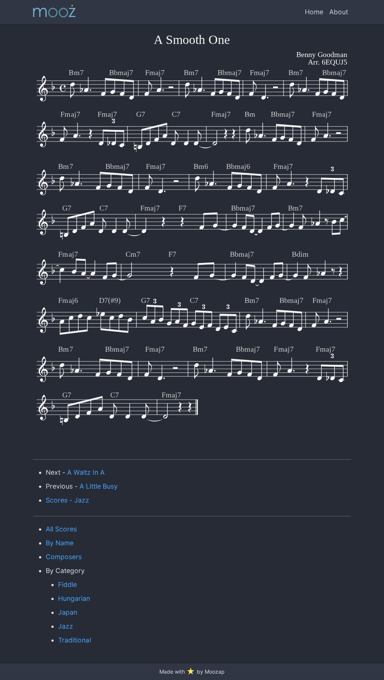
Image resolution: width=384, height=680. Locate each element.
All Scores (61, 529)
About (338, 12)
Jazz (65, 626)
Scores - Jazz (67, 500)
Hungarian (74, 598)
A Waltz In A (86, 472)
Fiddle (67, 584)
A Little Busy (99, 486)
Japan (67, 612)
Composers (64, 557)
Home (314, 12)
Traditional (74, 640)
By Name (60, 543)
